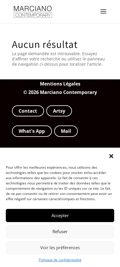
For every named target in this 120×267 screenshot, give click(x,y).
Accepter (60, 215)
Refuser (60, 231)
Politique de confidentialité (60, 259)
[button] (111, 156)
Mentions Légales (60, 84)
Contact (28, 111)
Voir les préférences (60, 247)
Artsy (59, 111)
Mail (66, 131)
